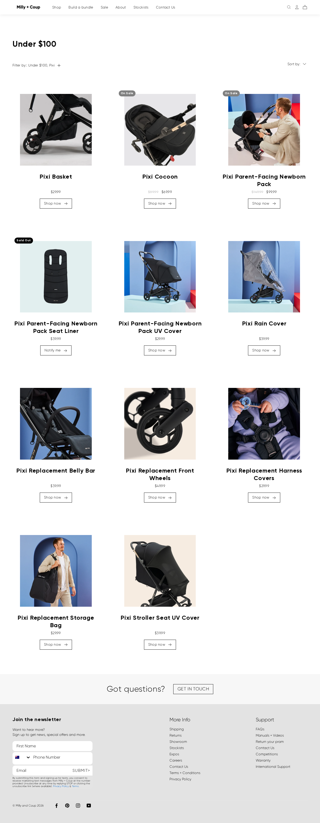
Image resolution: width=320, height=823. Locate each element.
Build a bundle (80, 7)
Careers (176, 760)
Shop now (53, 203)
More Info (180, 720)
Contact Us (165, 7)
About (121, 7)
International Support (273, 767)
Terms (75, 786)
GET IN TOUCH (193, 688)
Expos (174, 754)
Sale (104, 7)
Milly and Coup (26, 805)
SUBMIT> (81, 770)
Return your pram (270, 742)
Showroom (178, 742)
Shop (56, 7)
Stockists (141, 7)
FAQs (260, 729)
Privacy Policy (61, 786)
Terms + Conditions (185, 773)
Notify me (53, 350)
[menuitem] (80, 7)
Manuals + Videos (270, 735)
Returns (176, 735)
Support (265, 720)
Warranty (263, 760)
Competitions (267, 754)
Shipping (177, 729)
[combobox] (22, 757)
